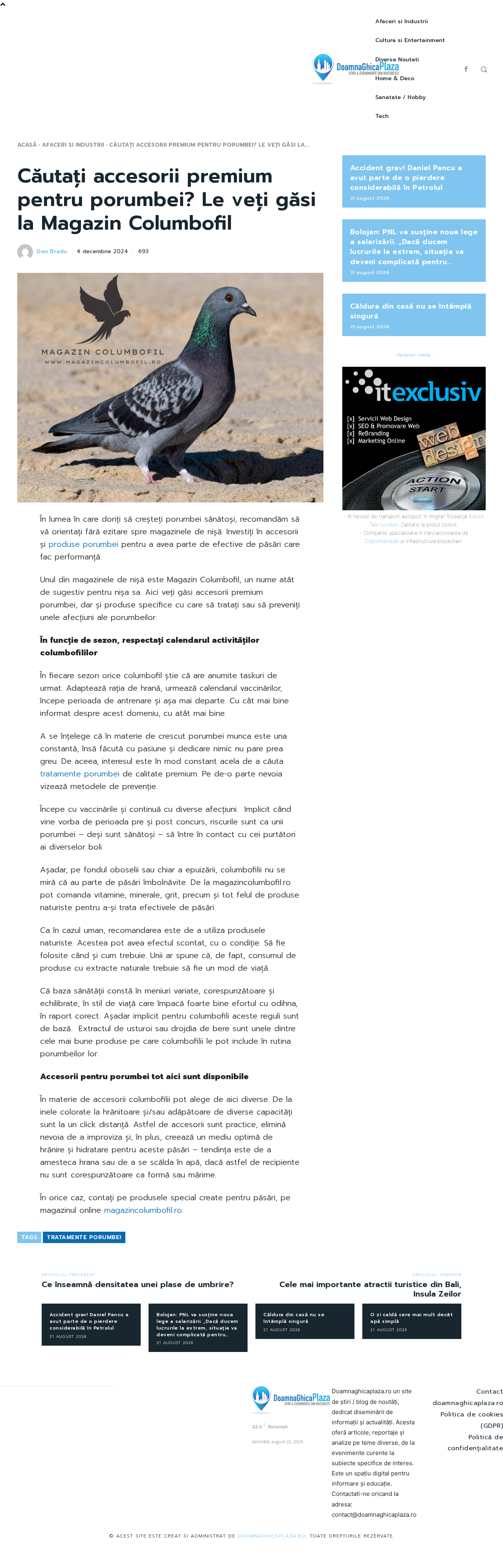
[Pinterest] (278, 250)
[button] (484, 69)
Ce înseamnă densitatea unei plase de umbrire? (138, 1284)
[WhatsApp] (297, 250)
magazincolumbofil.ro (143, 1210)
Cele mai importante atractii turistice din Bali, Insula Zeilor (370, 1289)
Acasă (27, 145)
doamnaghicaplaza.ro (272, 1535)
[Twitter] (260, 250)
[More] (315, 250)
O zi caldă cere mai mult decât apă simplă (411, 1318)
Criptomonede (382, 541)
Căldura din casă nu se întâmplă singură (411, 311)
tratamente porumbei (79, 774)
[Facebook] (466, 69)
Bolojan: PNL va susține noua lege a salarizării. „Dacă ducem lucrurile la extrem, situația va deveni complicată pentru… (414, 246)
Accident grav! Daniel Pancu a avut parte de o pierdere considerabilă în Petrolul (406, 177)
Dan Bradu (52, 251)
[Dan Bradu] (26, 252)
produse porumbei (83, 544)
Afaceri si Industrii (73, 145)
